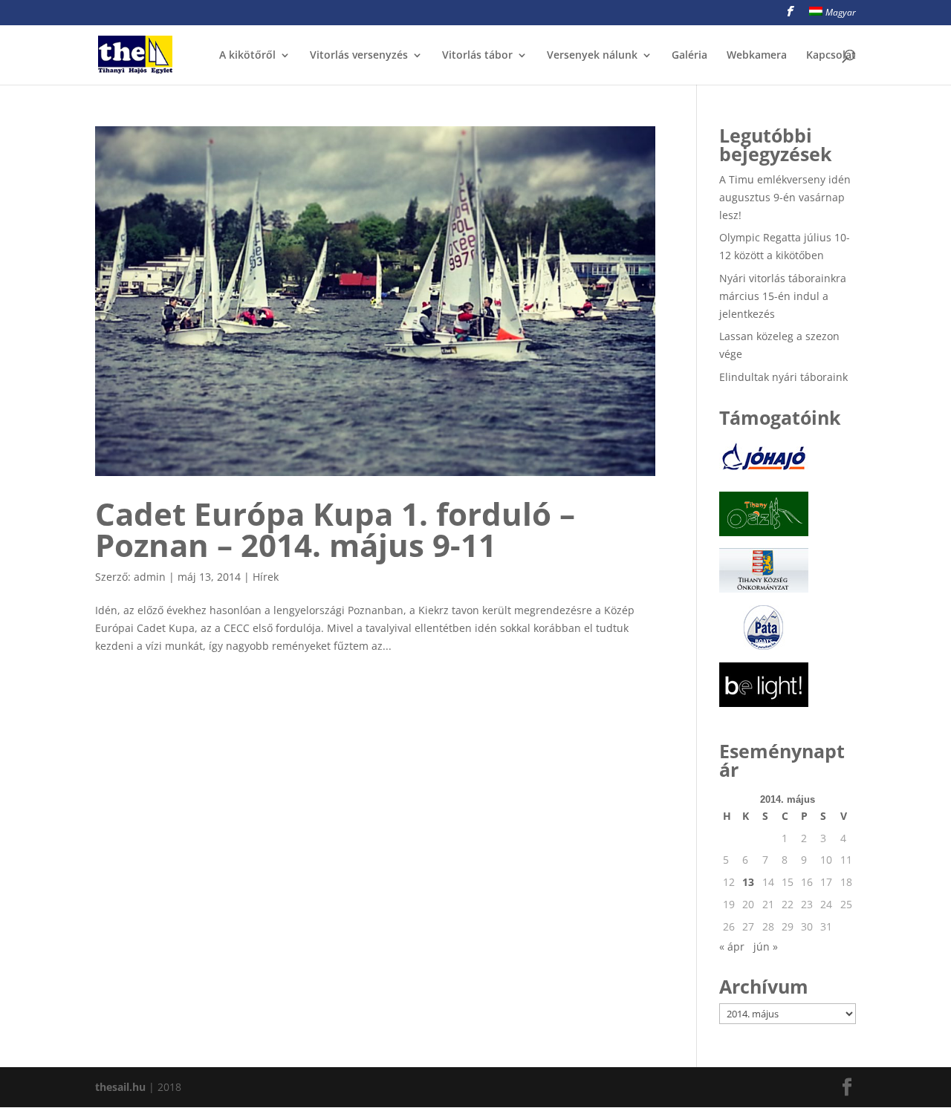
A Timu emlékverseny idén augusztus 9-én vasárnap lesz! (785, 197)
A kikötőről (247, 56)
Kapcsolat (831, 56)
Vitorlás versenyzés (359, 56)
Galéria (689, 56)
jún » (765, 946)
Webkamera (757, 56)
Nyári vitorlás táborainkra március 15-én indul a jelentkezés (782, 296)
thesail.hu (120, 1087)
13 (748, 882)
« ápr (731, 946)
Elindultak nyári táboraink (783, 377)
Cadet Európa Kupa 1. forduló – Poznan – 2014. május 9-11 (335, 529)
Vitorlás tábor (477, 56)
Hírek (266, 577)
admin (150, 577)
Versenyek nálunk (592, 56)
